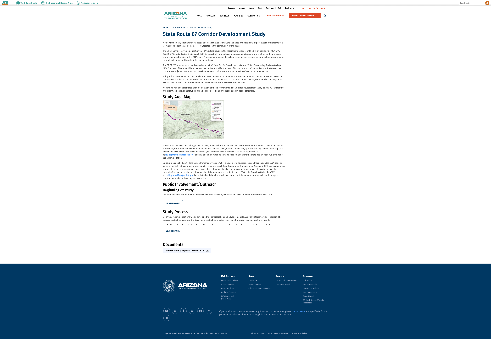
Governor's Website (311, 288)
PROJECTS (211, 15)
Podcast (270, 8)
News (251, 8)
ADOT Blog (252, 280)
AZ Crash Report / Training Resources (314, 301)
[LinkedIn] (200, 311)
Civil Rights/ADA (256, 333)
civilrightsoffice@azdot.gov (179, 155)
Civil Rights (307, 280)
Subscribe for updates (316, 8)
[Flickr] (192, 311)
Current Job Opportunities (286, 280)
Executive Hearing (310, 284)
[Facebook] (183, 311)
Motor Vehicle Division (303, 15)
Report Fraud (308, 296)
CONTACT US (253, 15)
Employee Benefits (283, 284)
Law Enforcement (310, 292)
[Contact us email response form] (166, 318)
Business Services (228, 292)
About (242, 8)
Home (165, 27)
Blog (260, 8)
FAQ (279, 8)
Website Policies (299, 333)
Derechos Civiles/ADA (278, 333)
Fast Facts (289, 8)
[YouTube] (166, 311)
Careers (231, 8)
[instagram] (209, 311)
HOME (199, 15)
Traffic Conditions (275, 15)
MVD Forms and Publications (227, 297)
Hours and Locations (229, 280)
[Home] (175, 15)
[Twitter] (175, 311)
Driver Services (227, 288)
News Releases (254, 284)
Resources (308, 276)
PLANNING (238, 15)
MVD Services (228, 276)
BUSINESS (224, 15)
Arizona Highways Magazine (259, 288)
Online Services (227, 284)
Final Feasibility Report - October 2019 (185, 250)
